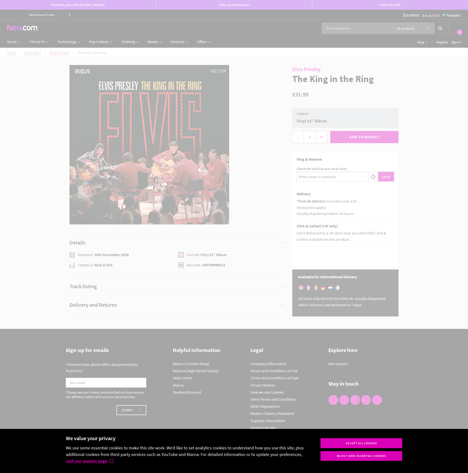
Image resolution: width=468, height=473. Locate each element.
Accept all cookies (361, 443)
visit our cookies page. (87, 461)
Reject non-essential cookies (361, 456)
